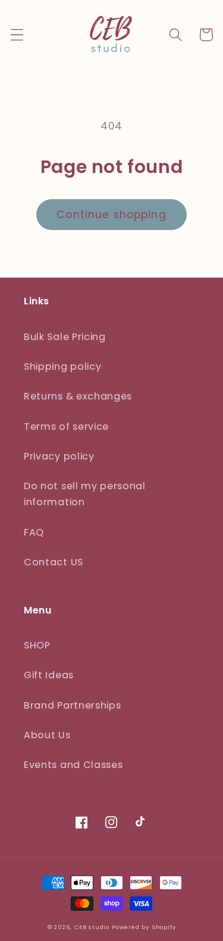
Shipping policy (62, 366)
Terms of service (66, 426)
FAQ (34, 532)
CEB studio (91, 927)
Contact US (53, 562)
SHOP (37, 645)
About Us (47, 735)
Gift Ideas (49, 675)
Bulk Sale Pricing (65, 337)
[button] (17, 35)
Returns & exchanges (78, 396)
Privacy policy (59, 456)
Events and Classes (73, 765)
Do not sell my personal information (85, 494)
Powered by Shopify (144, 927)
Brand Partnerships (72, 705)
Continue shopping (111, 214)
